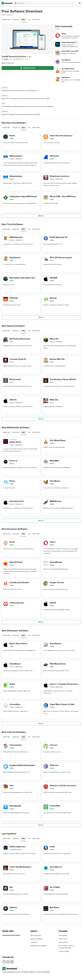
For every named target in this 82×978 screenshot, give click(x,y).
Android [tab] (15, 19)
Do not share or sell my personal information (66, 947)
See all (41, 216)
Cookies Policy (63, 942)
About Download (36, 935)
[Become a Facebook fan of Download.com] (4, 961)
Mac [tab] (23, 19)
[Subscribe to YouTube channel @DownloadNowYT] (12, 961)
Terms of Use (63, 939)
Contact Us (34, 942)
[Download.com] (7, 3)
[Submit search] (15, 3)
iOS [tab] (29, 19)
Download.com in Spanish (38, 946)
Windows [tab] (6, 19)
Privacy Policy (63, 935)
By (5, 59)
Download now (29, 68)
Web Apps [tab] (36, 19)
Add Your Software (36, 939)
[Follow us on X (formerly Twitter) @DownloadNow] (8, 961)
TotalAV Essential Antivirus (16, 56)
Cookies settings (64, 951)
